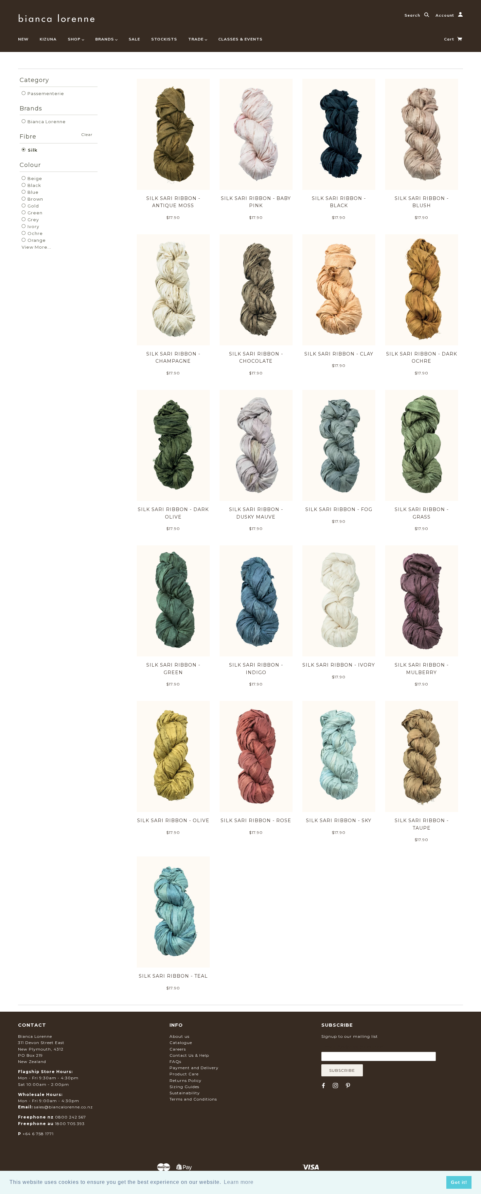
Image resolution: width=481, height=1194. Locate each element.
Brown (34, 199)
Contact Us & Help (189, 1055)
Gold (32, 205)
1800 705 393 (70, 1123)
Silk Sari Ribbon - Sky (338, 820)
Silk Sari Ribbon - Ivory (338, 665)
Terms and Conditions (193, 1099)
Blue (32, 192)
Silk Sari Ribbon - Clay (338, 354)
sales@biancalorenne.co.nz (63, 1106)
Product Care (184, 1073)
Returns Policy (185, 1080)
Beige (34, 178)
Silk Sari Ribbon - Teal (173, 976)
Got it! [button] (459, 1182)
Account (445, 15)
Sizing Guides (184, 1086)
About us (179, 1036)
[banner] (56, 17)
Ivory (32, 226)
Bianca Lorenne (46, 121)
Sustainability (184, 1092)
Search (412, 15)
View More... (36, 247)
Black (33, 185)
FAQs (175, 1061)
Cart (449, 39)
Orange (36, 240)
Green (34, 212)
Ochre (34, 233)
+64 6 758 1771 (38, 1133)
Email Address (353, 1047)
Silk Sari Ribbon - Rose (256, 820)
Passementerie (45, 93)
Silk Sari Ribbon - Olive (173, 820)
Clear (87, 134)
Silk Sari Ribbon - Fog (338, 509)
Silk (32, 150)
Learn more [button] (239, 1182)
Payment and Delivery (194, 1067)
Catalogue (180, 1042)
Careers (177, 1049)
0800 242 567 (70, 1117)
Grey (32, 219)
